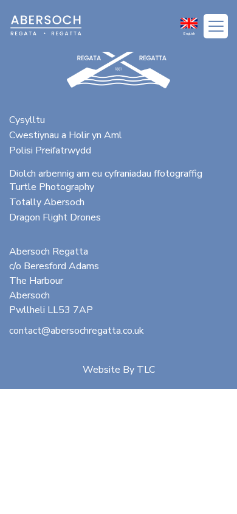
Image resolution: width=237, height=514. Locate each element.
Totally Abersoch (46, 202)
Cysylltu (27, 120)
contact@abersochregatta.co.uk (76, 330)
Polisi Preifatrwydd (50, 150)
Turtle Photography (51, 187)
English (189, 33)
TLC (146, 369)
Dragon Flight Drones (55, 217)
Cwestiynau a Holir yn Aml (65, 135)
